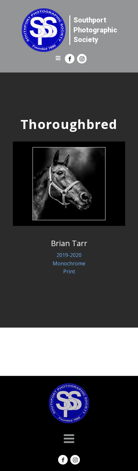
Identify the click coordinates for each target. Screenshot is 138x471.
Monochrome (69, 263)
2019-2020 (69, 255)
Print (69, 271)
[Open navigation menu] (58, 59)
